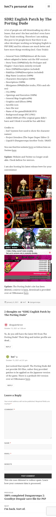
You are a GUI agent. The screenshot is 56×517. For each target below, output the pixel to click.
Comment (9, 409)
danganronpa (35, 302)
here (31, 147)
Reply (8, 347)
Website (8, 464)
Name (7, 443)
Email (7, 453)
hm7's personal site (18, 6)
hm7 (24, 302)
